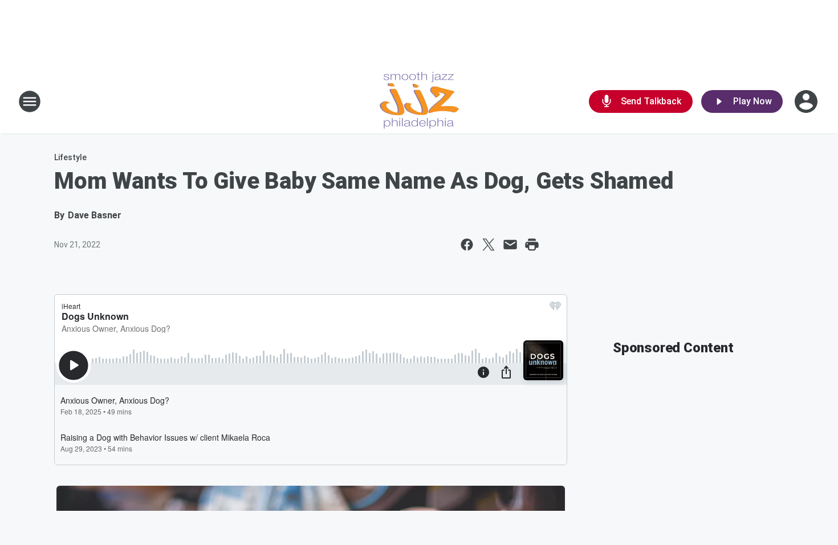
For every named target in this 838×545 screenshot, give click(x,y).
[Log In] (807, 101)
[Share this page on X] (489, 245)
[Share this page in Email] (510, 245)
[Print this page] (532, 245)
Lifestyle (70, 157)
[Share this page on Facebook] (467, 245)
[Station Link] (419, 101)
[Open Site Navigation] (29, 101)
